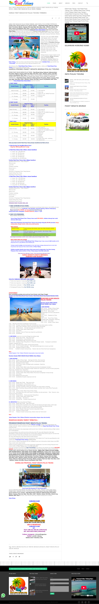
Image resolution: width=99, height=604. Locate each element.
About (83, 568)
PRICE (73, 3)
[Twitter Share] (52, 18)
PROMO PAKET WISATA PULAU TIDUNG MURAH (41, 584)
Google (86, 602)
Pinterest (89, 602)
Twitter (82, 602)
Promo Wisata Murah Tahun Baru (41, 491)
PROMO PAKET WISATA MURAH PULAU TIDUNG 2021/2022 (23, 450)
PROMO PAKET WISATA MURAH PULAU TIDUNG (20, 72)
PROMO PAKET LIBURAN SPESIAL (38, 28)
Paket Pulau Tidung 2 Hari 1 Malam (76, 9)
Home (10, 7)
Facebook (79, 602)
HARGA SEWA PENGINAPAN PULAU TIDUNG (79, 93)
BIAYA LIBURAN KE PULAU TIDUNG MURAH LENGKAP (27, 7)
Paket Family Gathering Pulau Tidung (75, 16)
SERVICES (67, 3)
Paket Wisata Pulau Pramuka (77, 19)
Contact (87, 568)
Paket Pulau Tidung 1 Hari (72, 9)
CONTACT (80, 3)
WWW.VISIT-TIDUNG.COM (34, 537)
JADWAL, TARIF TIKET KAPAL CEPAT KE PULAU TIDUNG (42, 578)
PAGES (54, 3)
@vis (37, 536)
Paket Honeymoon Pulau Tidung (78, 14)
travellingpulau (40, 534)
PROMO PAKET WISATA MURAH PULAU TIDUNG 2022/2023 (23, 25)
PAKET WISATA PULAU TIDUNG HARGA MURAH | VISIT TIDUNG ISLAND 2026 (28, 568)
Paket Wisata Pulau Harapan (77, 16)
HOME (48, 3)
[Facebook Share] (55, 18)
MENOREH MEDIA (54, 602)
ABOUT (60, 3)
